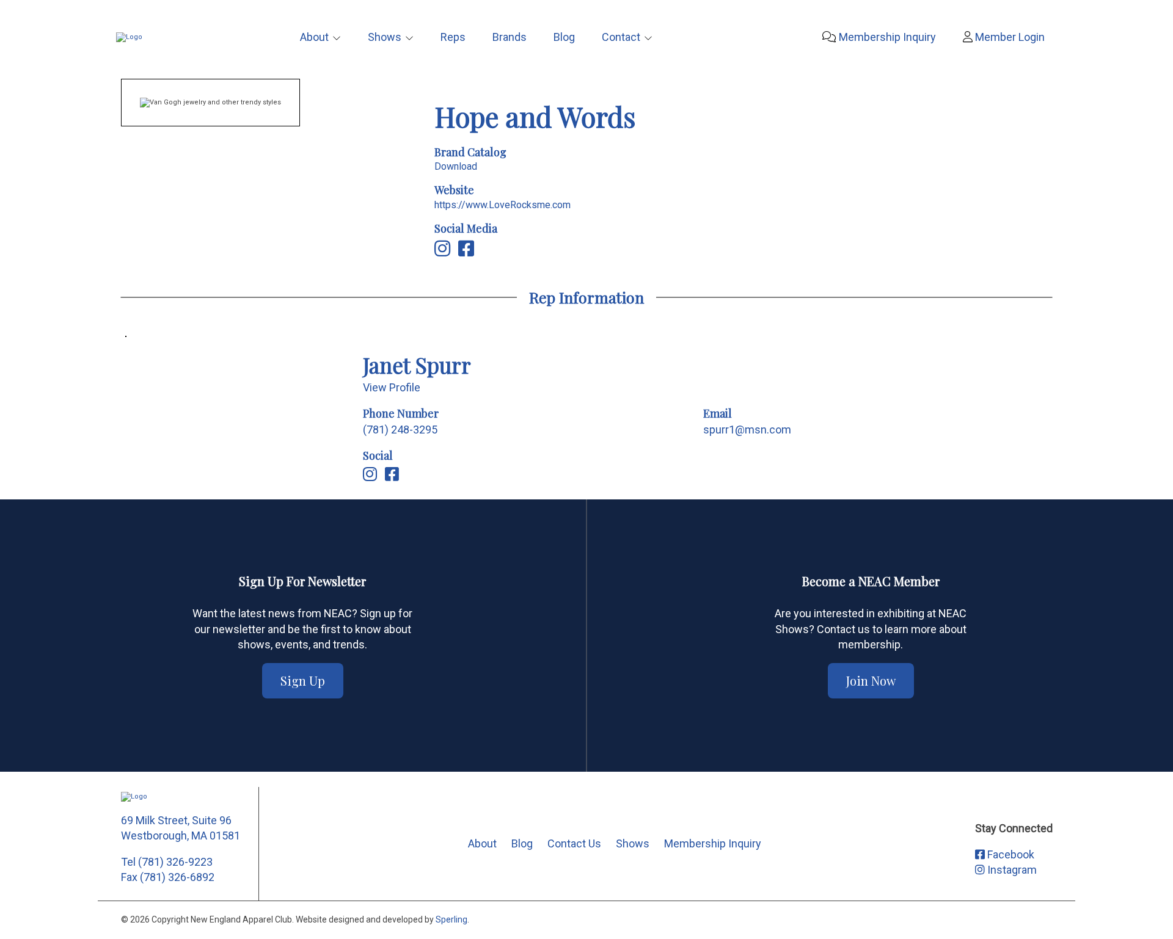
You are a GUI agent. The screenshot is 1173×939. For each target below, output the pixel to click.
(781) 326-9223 (175, 861)
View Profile (391, 387)
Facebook (1009, 854)
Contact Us (574, 843)
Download (455, 166)
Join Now (871, 680)
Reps (453, 37)
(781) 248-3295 (400, 429)
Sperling (451, 919)
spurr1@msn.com (747, 429)
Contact (621, 37)
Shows (384, 37)
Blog (564, 37)
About (314, 37)
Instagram (1011, 869)
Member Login (1009, 37)
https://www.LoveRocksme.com (502, 205)
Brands (509, 37)
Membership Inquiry (886, 37)
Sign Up (302, 680)
